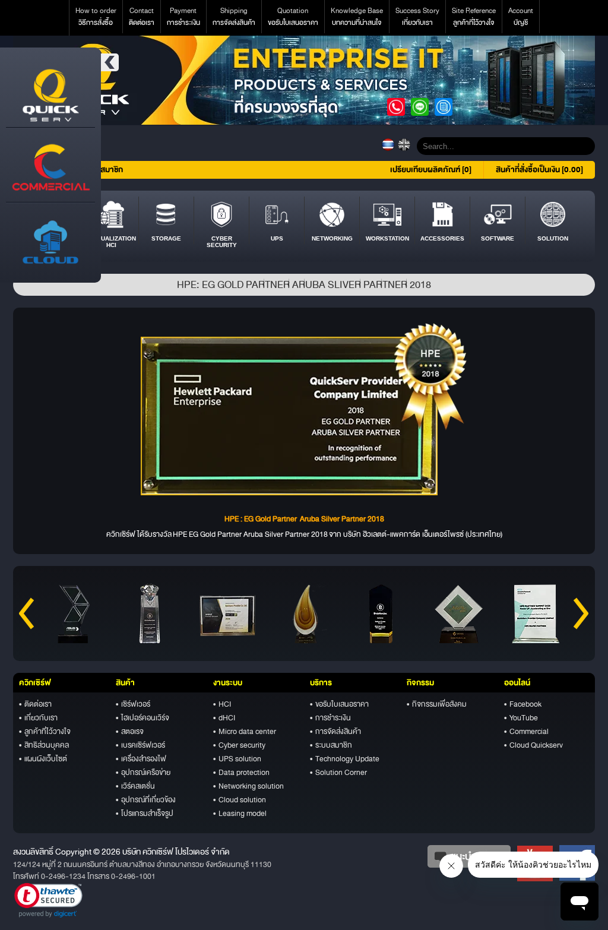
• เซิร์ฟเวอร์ (133, 704)
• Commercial (526, 732)
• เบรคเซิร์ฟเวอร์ (140, 745)
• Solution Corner (338, 773)
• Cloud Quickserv (533, 745)
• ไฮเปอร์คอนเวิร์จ (142, 718)
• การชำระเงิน (330, 718)
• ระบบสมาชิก (331, 745)
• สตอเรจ (130, 732)
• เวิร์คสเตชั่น (135, 786)
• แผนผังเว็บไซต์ (43, 759)
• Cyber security (239, 745)
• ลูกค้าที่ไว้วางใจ (45, 732)
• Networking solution (248, 786)
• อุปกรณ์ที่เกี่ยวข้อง (146, 800)
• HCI (222, 704)
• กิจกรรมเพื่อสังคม (437, 704)
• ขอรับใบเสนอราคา (339, 704)
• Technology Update (344, 759)
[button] (48, 900)
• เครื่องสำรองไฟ (141, 759)
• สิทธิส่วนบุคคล (44, 745)
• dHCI (224, 718)
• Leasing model (240, 814)
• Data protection (241, 773)
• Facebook (523, 704)
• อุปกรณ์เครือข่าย (143, 773)
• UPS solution (237, 759)
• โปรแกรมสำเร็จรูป (144, 814)
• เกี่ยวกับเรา (38, 718)
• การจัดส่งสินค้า (335, 732)
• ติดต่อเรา (35, 704)
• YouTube (521, 718)
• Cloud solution (239, 800)
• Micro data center (244, 732)
